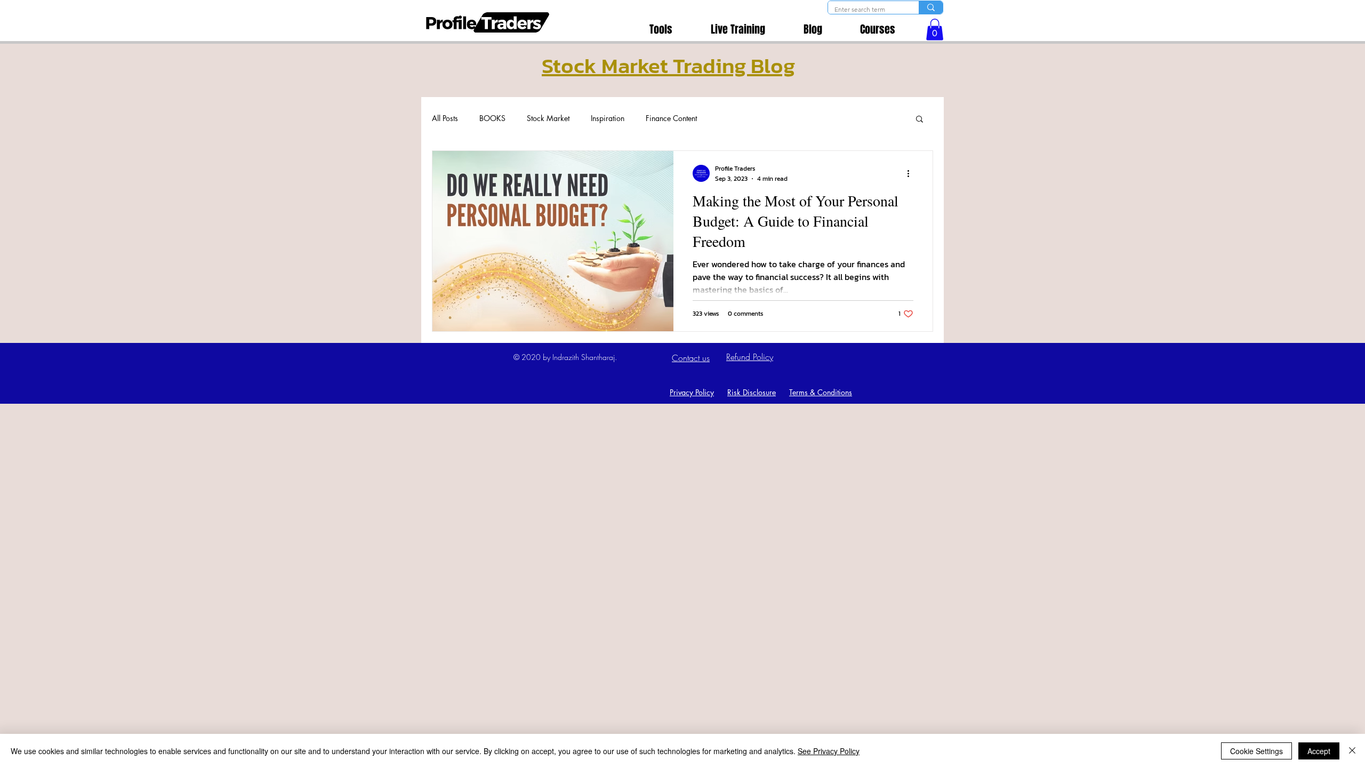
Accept (1318, 751)
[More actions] (911, 173)
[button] (935, 30)
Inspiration (607, 118)
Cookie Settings (1256, 751)
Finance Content (671, 118)
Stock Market (548, 118)
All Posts (445, 118)
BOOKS (492, 118)
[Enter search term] (931, 7)
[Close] (1352, 750)
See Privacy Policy (829, 751)
